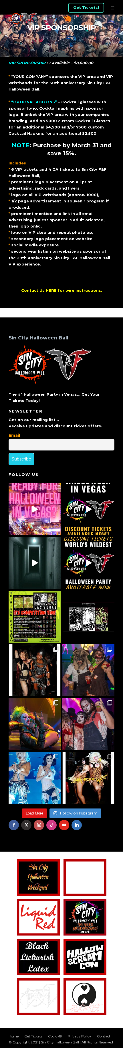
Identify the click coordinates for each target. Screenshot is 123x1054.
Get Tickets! (86, 7)
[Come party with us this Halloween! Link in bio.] (88, 563)
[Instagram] (39, 825)
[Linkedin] (77, 825)
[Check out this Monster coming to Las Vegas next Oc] (88, 617)
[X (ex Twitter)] (26, 825)
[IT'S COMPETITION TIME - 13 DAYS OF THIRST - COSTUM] (35, 617)
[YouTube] (64, 825)
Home (14, 1036)
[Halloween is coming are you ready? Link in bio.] (35, 509)
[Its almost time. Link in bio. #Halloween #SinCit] (88, 670)
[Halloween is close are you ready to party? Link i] (35, 778)
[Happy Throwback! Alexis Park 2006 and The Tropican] (35, 670)
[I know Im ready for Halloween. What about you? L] (35, 563)
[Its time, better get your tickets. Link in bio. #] (88, 724)
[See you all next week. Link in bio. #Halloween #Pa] (35, 724)
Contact (103, 1036)
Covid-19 (55, 1036)
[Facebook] (14, 825)
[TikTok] (51, 825)
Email (14, 435)
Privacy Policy (79, 1036)
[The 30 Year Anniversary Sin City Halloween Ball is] (88, 509)
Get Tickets (33, 1036)
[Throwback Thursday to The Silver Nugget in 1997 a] (88, 778)
